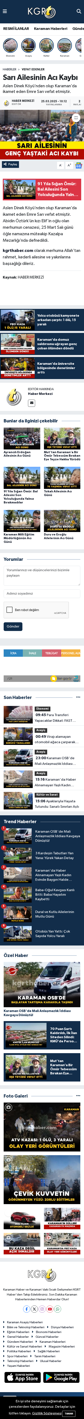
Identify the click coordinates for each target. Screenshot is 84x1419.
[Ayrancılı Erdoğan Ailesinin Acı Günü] (22, 438)
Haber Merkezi (40, 394)
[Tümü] (78, 697)
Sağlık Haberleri (49, 1351)
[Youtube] (49, 1309)
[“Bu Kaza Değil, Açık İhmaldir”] (22, 1243)
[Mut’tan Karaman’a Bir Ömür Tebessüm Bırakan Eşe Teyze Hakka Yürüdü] (62, 438)
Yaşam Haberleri (18, 1365)
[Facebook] (26, 1309)
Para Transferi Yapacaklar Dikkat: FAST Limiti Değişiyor (53, 718)
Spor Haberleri (17, 1356)
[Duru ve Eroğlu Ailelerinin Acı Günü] (62, 521)
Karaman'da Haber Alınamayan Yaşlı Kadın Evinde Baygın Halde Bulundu (55, 783)
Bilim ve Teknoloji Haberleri (25, 1327)
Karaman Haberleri (50, 29)
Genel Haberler (18, 1336)
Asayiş (40, 730)
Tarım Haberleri (44, 1356)
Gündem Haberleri (20, 1341)
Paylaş (12, 164)
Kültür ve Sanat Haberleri (24, 1346)
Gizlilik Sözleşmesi (47, 1413)
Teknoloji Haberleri (20, 1361)
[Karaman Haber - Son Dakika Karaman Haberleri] (42, 12)
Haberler (9, 69)
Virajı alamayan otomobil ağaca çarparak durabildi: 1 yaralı (55, 740)
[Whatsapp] (57, 1309)
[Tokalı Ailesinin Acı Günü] (62, 478)
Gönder (13, 626)
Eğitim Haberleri (18, 1332)
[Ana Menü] (5, 11)
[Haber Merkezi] (14, 397)
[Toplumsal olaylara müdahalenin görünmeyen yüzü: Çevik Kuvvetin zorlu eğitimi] (42, 1179)
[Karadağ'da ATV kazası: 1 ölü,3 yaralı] (42, 1127)
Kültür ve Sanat (47, 794)
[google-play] (61, 1378)
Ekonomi (42, 708)
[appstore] (23, 1378)
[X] (34, 1309)
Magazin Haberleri (62, 1346)
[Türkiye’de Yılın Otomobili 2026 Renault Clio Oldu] (22, 1218)
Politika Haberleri (19, 1351)
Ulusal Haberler (50, 1361)
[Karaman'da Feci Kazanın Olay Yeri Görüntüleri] (62, 1243)
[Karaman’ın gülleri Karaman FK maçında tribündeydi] (62, 1218)
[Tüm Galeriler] (78, 1096)
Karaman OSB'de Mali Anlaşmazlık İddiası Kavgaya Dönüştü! (55, 761)
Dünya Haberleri (62, 1327)
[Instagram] (42, 1309)
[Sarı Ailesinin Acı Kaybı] (42, 134)
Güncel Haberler (47, 1336)
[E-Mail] (31, 403)
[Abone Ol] (78, 165)
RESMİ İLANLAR (16, 29)
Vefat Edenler (33, 69)
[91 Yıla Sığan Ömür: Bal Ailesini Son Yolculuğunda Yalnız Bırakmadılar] (22, 478)
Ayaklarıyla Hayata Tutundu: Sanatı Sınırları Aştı (57, 804)
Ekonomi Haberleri (48, 1332)
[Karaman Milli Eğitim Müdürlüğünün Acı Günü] (22, 521)
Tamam (69, 1414)
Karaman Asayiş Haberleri (25, 1322)
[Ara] (79, 11)
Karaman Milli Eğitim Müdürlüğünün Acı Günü (19, 538)
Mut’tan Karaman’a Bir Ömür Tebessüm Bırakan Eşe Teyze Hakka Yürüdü (62, 456)
